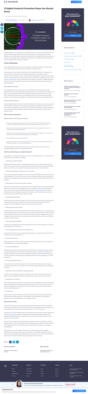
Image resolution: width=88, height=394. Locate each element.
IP (36, 107)
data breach (12, 79)
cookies (32, 74)
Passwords (45, 250)
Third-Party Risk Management (11, 20)
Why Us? (57, 371)
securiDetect (29, 371)
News (42, 371)
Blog (5, 16)
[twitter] (1, 28)
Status (13, 368)
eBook (42, 376)
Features (14, 371)
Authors (42, 373)
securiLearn (28, 373)
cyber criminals (40, 190)
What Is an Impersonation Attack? (10, 351)
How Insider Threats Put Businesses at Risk (46, 351)
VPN (10, 294)
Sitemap (14, 376)
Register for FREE (70, 384)
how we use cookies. (50, 392)
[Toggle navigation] (83, 2)
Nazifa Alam (34, 20)
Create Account (76, 2)
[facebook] (1, 24)
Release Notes (15, 373)
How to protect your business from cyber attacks (76, 369)
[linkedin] (1, 31)
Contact (57, 373)
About (56, 368)
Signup (27, 376)
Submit (73, 35)
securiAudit (28, 368)
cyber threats (12, 314)
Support (57, 376)
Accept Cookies (79, 391)
